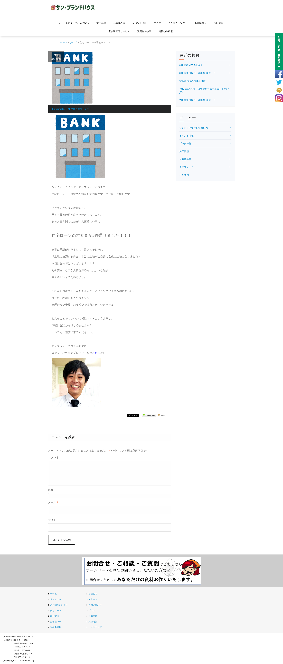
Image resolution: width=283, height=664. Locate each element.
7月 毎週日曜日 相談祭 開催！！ (197, 100)
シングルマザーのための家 (193, 127)
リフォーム (56, 599)
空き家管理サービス (119, 31)
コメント (53, 457)
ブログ (157, 23)
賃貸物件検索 (166, 31)
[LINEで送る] (149, 415)
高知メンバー (84, 108)
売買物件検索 (144, 31)
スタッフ (92, 599)
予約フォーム (186, 167)
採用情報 (218, 23)
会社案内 (184, 174)
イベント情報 (139, 23)
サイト (52, 520)
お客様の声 (119, 23)
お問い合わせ (95, 604)
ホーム (53, 593)
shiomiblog (59, 108)
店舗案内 (92, 615)
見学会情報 (55, 627)
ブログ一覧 (185, 143)
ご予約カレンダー (177, 23)
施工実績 (101, 23)
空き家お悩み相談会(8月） (193, 80)
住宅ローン (55, 610)
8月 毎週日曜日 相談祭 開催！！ (197, 73)
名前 (52, 490)
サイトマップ (95, 627)
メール (53, 502)
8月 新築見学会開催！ (191, 65)
